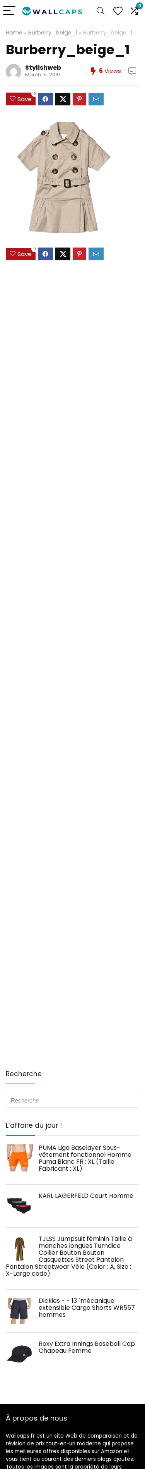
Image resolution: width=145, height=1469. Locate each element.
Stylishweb (43, 67)
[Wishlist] (118, 11)
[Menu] (9, 11)
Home (14, 32)
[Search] (100, 11)
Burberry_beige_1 (52, 32)
